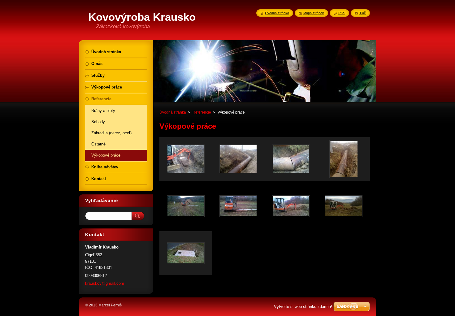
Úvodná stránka (172, 112)
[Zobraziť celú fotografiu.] (185, 159)
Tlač (362, 13)
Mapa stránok (313, 13)
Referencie (202, 112)
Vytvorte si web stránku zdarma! (303, 306)
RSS (341, 13)
